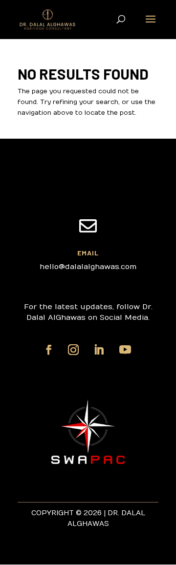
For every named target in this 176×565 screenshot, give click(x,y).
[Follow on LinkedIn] (99, 349)
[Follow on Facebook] (49, 349)
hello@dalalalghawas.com (88, 266)
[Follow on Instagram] (73, 349)
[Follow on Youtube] (125, 349)
